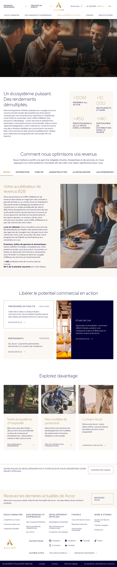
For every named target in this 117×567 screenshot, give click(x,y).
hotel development (24, 23)
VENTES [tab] (6, 172)
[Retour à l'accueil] (10, 547)
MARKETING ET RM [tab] (58, 172)
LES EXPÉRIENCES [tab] (105, 172)
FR (109, 6)
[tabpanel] (58, 226)
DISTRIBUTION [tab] (22, 172)
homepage (8, 23)
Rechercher (75, 6)
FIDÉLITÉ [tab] (39, 172)
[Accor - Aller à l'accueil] (58, 6)
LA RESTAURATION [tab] (82, 172)
